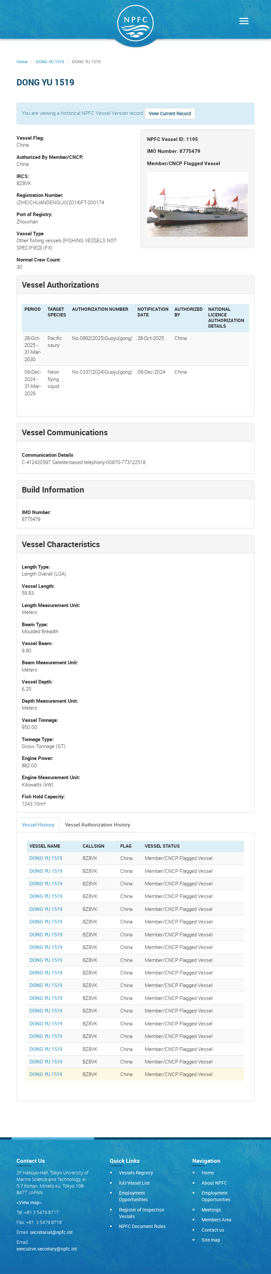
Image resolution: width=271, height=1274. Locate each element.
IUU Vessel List (134, 1183)
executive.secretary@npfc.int (47, 1249)
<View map (28, 1202)
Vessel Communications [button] (65, 432)
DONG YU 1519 (50, 62)
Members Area (216, 1219)
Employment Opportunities (133, 1196)
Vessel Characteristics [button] (61, 544)
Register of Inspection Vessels (141, 1212)
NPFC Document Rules (142, 1226)
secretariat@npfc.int (51, 1232)
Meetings (211, 1209)
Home (22, 62)
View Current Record (170, 113)
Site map (211, 1240)
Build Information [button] (53, 489)
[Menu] (242, 21)
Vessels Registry (136, 1172)
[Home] (135, 24)
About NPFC (214, 1183)
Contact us (213, 1230)
